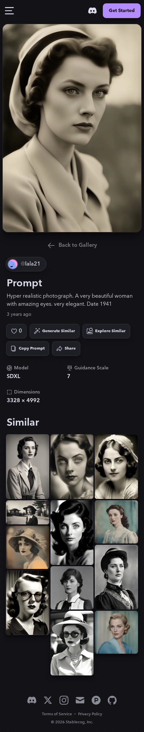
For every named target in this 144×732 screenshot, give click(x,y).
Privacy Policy (90, 714)
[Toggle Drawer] (9, 10)
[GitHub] (112, 700)
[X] (48, 700)
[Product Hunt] (96, 700)
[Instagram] (64, 700)
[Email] (80, 700)
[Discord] (92, 10)
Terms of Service (57, 714)
